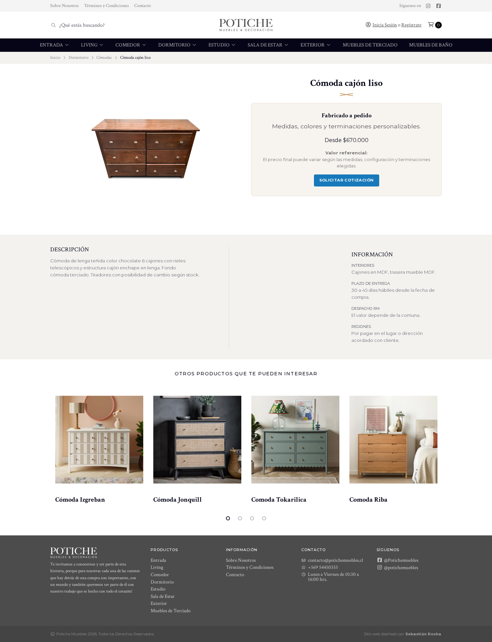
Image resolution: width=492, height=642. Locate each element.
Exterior (313, 45)
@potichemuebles (400, 567)
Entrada (52, 45)
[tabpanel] (99, 445)
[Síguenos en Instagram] (428, 6)
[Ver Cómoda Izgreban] (99, 440)
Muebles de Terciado (370, 45)
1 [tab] (228, 518)
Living (89, 45)
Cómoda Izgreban (80, 499)
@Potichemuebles (400, 560)
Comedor (128, 45)
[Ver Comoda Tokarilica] (295, 440)
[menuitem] (55, 45)
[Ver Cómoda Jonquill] (197, 440)
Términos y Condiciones (106, 6)
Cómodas (104, 57)
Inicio (55, 57)
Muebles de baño (431, 45)
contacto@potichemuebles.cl (335, 560)
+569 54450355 (323, 567)
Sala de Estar (265, 45)
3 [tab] (252, 518)
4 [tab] (264, 518)
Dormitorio (174, 45)
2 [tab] (240, 518)
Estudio (220, 45)
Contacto (142, 6)
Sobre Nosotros (64, 6)
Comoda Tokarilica (279, 499)
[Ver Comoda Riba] (393, 440)
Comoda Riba (368, 499)
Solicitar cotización (346, 180)
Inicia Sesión (385, 25)
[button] (435, 25)
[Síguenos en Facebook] (438, 6)
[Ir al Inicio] (246, 25)
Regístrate (411, 25)
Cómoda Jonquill (177, 499)
